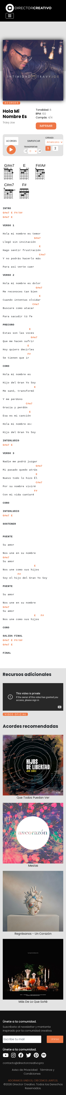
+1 (39, 151)
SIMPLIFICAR (33, 141)
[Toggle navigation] (10, 16)
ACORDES (11, 141)
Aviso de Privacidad (24, 1070)
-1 (26, 151)
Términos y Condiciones (39, 1072)
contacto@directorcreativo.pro (23, 1063)
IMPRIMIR (46, 126)
